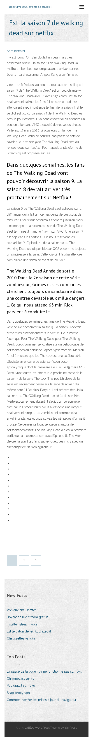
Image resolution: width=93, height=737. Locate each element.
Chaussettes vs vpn (21, 638)
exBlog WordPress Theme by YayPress (51, 727)
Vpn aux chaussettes (22, 610)
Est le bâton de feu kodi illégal (29, 631)
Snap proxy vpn (18, 693)
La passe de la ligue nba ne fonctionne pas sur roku (44, 671)
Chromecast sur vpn (21, 678)
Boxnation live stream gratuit (27, 617)
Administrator (16, 51)
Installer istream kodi (22, 624)
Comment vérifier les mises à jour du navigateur (41, 700)
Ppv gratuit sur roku (21, 685)
